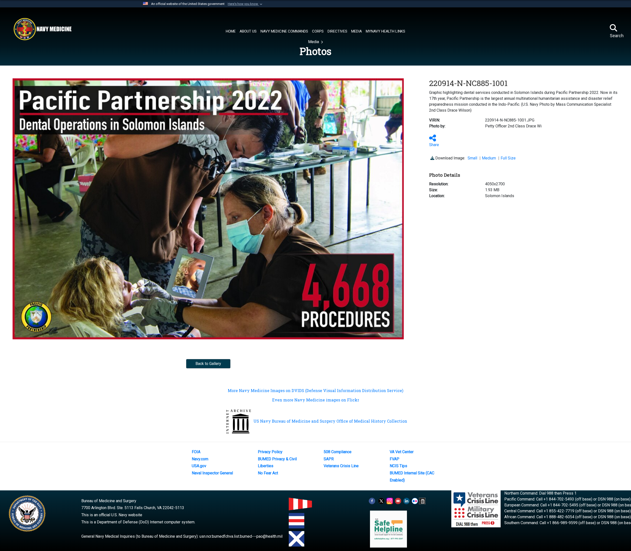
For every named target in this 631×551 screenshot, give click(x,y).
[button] (245, 3)
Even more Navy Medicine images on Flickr (315, 399)
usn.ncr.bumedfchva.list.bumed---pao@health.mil (240, 536)
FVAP (394, 459)
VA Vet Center (402, 451)
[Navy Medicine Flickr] (415, 501)
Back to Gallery (208, 363)
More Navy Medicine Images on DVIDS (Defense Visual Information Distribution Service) (315, 390)
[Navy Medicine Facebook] (372, 501)
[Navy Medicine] (42, 29)
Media (314, 41)
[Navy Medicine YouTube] (398, 501)
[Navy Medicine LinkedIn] (406, 501)
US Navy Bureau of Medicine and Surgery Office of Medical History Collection (330, 421)
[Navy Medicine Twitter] (381, 501)
